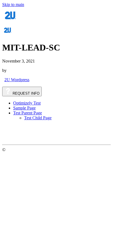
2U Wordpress (16, 79)
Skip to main (13, 4)
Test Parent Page (27, 113)
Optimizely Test (27, 103)
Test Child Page (38, 117)
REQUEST (25, 93)
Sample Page (24, 108)
